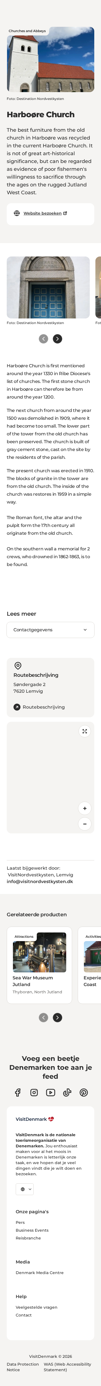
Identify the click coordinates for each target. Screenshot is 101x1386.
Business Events (32, 1230)
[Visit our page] (34, 1092)
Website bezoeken (43, 213)
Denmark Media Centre (40, 1272)
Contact (24, 1315)
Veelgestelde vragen (37, 1307)
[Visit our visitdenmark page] (51, 1092)
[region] (50, 777)
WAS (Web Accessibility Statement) (67, 1367)
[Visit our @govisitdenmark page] (67, 1092)
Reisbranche (28, 1238)
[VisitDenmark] (35, 1119)
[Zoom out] (84, 824)
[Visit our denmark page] (17, 1092)
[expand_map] (85, 731)
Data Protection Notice (23, 1367)
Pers (20, 1222)
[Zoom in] (84, 808)
